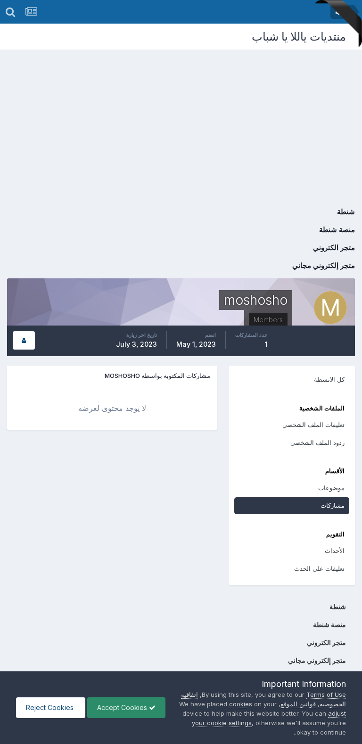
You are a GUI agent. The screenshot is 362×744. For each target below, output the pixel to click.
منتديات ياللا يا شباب (299, 36)
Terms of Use (326, 694)
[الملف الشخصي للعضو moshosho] (24, 340)
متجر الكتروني (334, 247)
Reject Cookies (50, 707)
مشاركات (333, 505)
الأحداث (335, 550)
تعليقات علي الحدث (319, 568)
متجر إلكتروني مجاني (323, 265)
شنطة (346, 211)
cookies (240, 704)
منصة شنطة (337, 229)
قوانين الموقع (298, 704)
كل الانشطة (329, 379)
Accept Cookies (123, 707)
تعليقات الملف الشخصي (313, 424)
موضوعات (331, 488)
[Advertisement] (181, 120)
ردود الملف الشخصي (317, 442)
